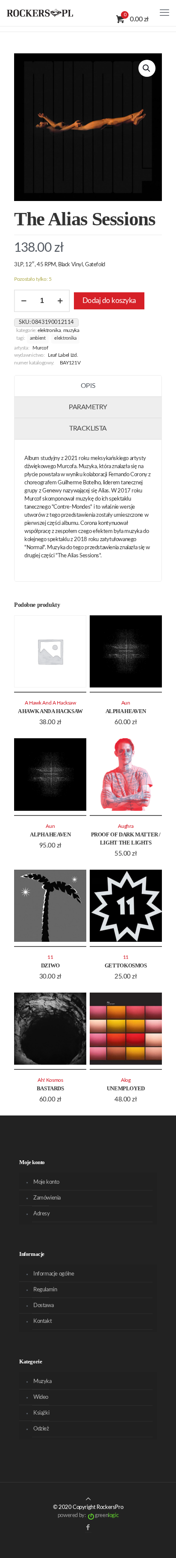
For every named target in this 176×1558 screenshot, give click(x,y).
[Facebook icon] (88, 1527)
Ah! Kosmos (50, 1080)
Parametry (88, 407)
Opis (88, 385)
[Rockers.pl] (40, 12)
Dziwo (50, 965)
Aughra (125, 826)
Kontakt (42, 1321)
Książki (41, 1413)
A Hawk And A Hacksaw (50, 711)
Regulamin (45, 1290)
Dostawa (43, 1305)
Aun (125, 703)
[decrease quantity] (23, 301)
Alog (126, 1080)
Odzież (41, 1429)
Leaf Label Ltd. (63, 355)
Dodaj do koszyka (109, 300)
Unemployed (126, 1088)
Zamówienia (47, 1198)
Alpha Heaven (126, 711)
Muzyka (71, 330)
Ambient (38, 338)
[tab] (88, 386)
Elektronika (49, 330)
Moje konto (46, 1182)
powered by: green (88, 1515)
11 (50, 957)
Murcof (40, 348)
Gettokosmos (126, 965)
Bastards (50, 1088)
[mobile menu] (164, 13)
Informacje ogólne (53, 1274)
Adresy (41, 1214)
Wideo (40, 1397)
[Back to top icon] (88, 1499)
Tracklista (87, 428)
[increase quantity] (60, 301)
